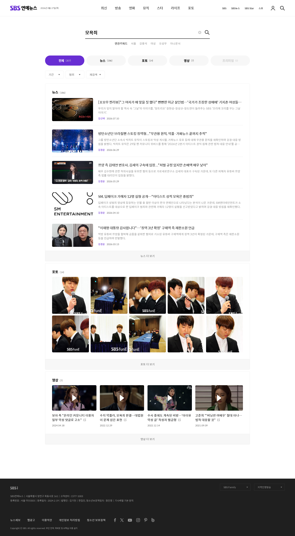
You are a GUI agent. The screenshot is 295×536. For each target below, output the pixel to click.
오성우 (163, 43)
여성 (153, 43)
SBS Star (249, 8)
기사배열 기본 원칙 (124, 500)
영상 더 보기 (148, 439)
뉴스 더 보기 (148, 256)
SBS (224, 8)
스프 (261, 8)
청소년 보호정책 (96, 520)
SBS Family (229, 487)
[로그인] (273, 8)
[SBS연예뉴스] (23, 8)
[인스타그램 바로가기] (138, 520)
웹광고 (31, 520)
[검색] (282, 8)
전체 (65, 60)
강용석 (143, 43)
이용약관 (47, 520)
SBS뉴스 (235, 8)
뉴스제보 (15, 520)
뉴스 (106, 60)
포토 (147, 60)
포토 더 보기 (148, 364)
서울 (133, 43)
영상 (189, 60)
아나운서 (175, 43)
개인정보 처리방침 (69, 520)
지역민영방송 (264, 487)
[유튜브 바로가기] (130, 520)
